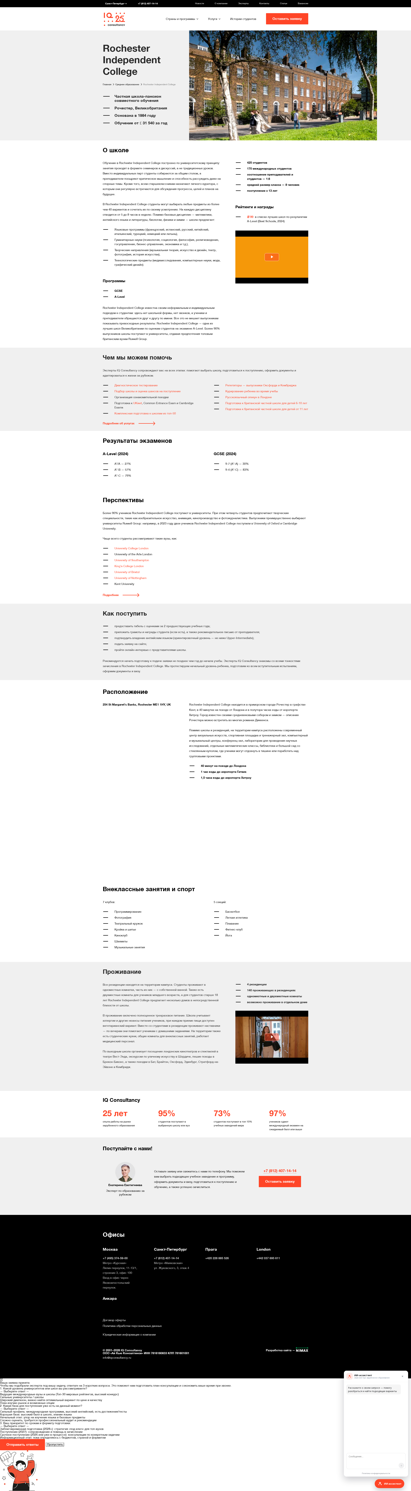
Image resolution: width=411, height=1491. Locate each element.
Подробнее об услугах (119, 423)
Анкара (110, 1298)
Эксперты (243, 3)
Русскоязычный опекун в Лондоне (248, 397)
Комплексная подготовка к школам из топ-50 (145, 413)
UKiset (137, 403)
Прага (211, 1249)
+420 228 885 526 (217, 1258)
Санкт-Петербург (170, 1249)
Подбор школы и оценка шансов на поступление (147, 391)
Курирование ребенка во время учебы (251, 391)
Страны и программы (180, 19)
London (264, 1249)
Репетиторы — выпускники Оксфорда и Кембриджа (260, 385)
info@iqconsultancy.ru (117, 1357)
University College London (131, 548)
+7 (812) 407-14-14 (279, 1170)
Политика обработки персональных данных (132, 1325)
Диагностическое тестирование (136, 385)
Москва (110, 1249)
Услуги (212, 19)
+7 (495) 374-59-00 (115, 1258)
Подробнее (111, 595)
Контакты (264, 3)
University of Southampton (131, 560)
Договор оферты (114, 1320)
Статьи (283, 3)
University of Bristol (127, 572)
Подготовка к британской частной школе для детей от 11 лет (266, 409)
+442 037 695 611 (268, 1258)
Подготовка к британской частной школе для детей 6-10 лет (266, 403)
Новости (199, 3)
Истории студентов (243, 19)
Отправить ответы (22, 1444)
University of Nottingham (130, 578)
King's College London (129, 566)
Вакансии (303, 3)
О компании (221, 3)
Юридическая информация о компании (129, 1334)
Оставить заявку (287, 19)
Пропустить (55, 1444)
